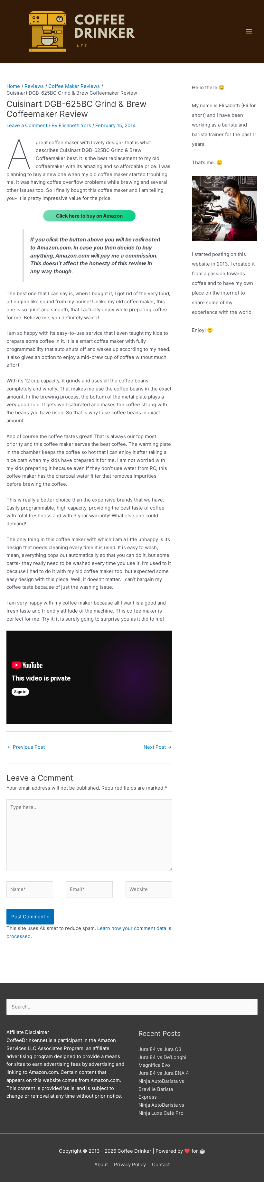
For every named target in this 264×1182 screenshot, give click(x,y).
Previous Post (26, 747)
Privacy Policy (130, 1164)
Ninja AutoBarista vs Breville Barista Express (161, 1089)
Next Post (158, 747)
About (101, 1164)
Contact (161, 1164)
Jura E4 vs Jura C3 (160, 1049)
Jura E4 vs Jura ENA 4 (163, 1073)
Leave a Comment (26, 125)
